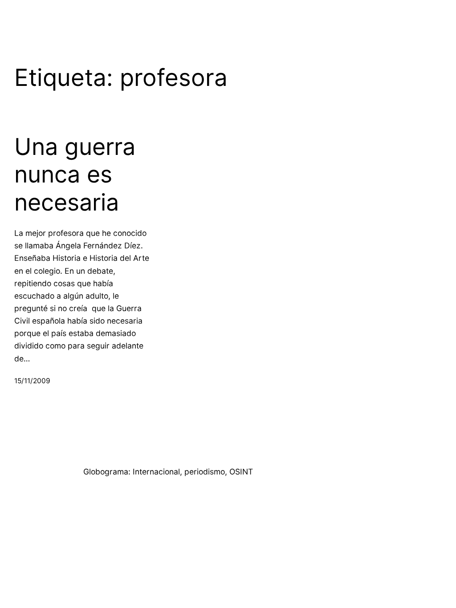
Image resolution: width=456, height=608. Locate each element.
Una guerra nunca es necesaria (74, 174)
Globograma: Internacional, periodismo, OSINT (168, 471)
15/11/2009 (32, 381)
